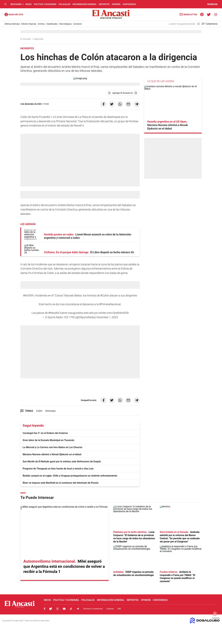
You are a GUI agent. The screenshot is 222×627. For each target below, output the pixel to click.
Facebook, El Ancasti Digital (44, 609)
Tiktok (70, 609)
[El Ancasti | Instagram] (215, 14)
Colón (39, 410)
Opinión (116, 4)
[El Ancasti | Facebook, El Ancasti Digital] (202, 14)
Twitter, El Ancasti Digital (50, 609)
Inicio (28, 4)
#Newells (53, 312)
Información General (84, 4)
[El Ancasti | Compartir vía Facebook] (103, 104)
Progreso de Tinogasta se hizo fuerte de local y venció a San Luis (58, 468)
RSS (119, 609)
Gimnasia (50, 410)
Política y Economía (45, 4)
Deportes (104, 4)
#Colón (104, 295)
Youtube (64, 609)
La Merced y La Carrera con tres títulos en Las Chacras (52, 447)
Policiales (64, 4)
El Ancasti (26, 39)
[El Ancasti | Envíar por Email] (128, 104)
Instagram (57, 609)
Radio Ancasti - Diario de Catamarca (14, 14)
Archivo (41, 24)
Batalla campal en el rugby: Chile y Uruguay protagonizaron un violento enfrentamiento (70, 475)
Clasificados (52, 24)
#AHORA (28, 295)
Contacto (77, 24)
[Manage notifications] (214, 613)
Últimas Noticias (12, 24)
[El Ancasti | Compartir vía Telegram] (137, 104)
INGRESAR (212, 4)
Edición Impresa (28, 24)
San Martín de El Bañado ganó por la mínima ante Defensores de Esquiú (62, 461)
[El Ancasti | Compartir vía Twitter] (112, 104)
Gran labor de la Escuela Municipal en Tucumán (48, 440)
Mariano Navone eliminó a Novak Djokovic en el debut (52, 454)
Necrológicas (65, 24)
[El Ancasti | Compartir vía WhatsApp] (120, 104)
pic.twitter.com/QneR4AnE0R (111, 312)
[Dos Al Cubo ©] (205, 622)
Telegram (77, 609)
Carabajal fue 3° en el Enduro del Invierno (45, 433)
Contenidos (129, 4)
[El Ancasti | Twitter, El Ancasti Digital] (209, 14)
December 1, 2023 (107, 317)
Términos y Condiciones (93, 609)
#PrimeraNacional (110, 304)
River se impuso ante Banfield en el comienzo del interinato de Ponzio (60, 482)
